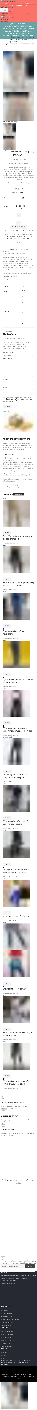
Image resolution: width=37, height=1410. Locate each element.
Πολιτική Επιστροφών (9, 481)
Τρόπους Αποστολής (9, 489)
